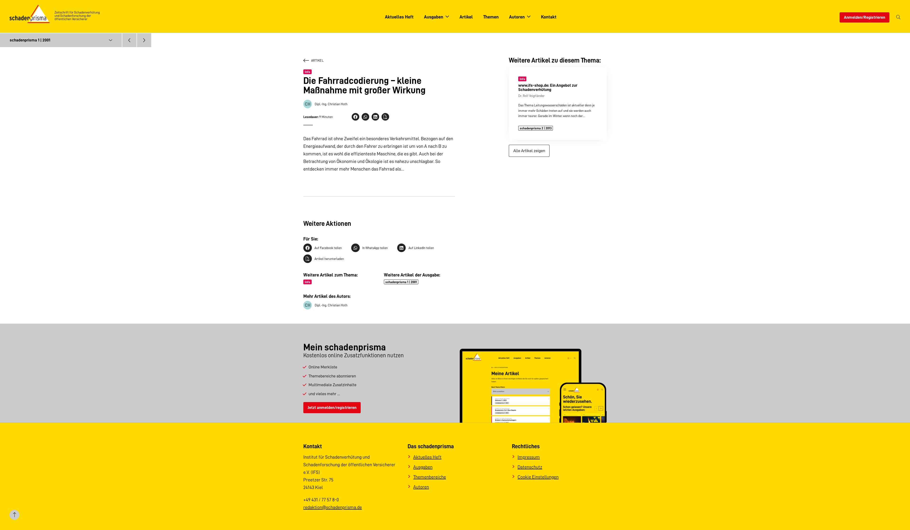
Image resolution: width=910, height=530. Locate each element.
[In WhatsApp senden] (365, 117)
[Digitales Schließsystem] (144, 40)
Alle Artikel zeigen (529, 151)
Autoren (421, 487)
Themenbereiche (429, 477)
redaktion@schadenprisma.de (332, 507)
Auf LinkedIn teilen (421, 247)
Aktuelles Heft (427, 457)
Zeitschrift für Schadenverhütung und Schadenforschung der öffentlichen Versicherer (77, 16)
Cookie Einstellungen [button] (538, 477)
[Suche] (898, 17)
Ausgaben (422, 467)
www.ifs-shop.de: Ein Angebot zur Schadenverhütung (547, 87)
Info (307, 71)
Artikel (317, 60)
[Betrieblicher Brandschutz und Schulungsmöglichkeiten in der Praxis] (129, 40)
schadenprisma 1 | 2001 (401, 282)
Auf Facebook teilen (328, 247)
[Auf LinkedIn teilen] (375, 117)
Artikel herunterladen (329, 258)
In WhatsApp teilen (375, 247)
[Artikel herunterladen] (385, 117)
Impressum (529, 457)
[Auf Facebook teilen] (355, 117)
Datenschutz (530, 467)
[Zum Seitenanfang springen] (14, 516)
